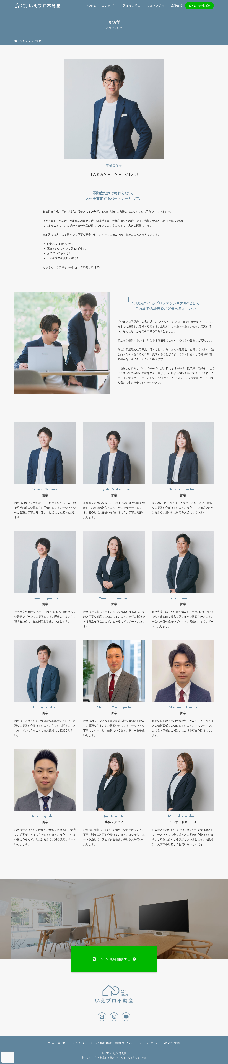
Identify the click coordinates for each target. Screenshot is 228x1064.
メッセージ (79, 1043)
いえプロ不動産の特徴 (100, 1043)
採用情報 (176, 5)
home (91, 5)
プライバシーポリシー (148, 1043)
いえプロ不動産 (118, 1053)
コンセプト (109, 5)
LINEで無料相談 (199, 5)
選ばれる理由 (132, 5)
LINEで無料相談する (114, 959)
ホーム (51, 1043)
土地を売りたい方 (124, 1043)
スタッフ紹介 (155, 5)
